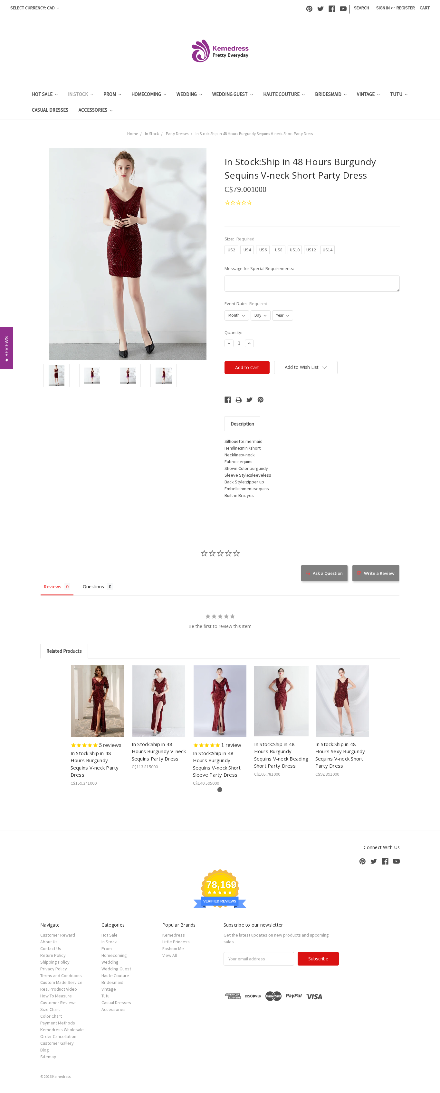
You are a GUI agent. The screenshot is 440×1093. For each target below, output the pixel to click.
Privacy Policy (53, 969)
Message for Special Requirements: (259, 268)
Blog (44, 1050)
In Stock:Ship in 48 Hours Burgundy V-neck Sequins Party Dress (159, 751)
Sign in (383, 8)
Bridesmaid (328, 94)
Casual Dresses (50, 110)
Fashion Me (173, 948)
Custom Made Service (61, 982)
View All (169, 955)
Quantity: (233, 332)
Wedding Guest (230, 94)
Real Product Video (58, 989)
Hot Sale (42, 94)
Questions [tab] (93, 587)
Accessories (93, 110)
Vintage (366, 94)
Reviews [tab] (52, 587)
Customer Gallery (57, 1043)
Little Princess (176, 942)
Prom (110, 94)
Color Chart (51, 1016)
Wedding (187, 94)
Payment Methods (57, 1023)
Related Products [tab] (64, 651)
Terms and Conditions (61, 975)
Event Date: (246, 303)
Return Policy (53, 955)
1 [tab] (219, 789)
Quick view (97, 695)
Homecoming (146, 94)
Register (406, 8)
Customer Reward (57, 935)
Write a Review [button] (379, 573)
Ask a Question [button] (328, 573)
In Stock (78, 94)
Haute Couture (282, 94)
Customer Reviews (58, 1002)
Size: (239, 239)
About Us (49, 942)
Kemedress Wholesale (62, 1029)
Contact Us (50, 948)
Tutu (396, 94)
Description (242, 424)
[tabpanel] (97, 726)
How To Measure (56, 996)
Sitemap (48, 1057)
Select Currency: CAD (33, 8)
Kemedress (173, 935)
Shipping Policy (55, 962)
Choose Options (97, 707)
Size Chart (50, 1009)
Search (361, 8)
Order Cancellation (58, 1036)
